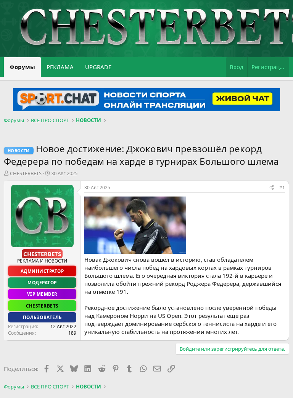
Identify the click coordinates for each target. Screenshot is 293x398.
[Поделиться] (272, 188)
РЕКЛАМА (60, 67)
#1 (282, 187)
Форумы (22, 67)
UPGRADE (98, 67)
